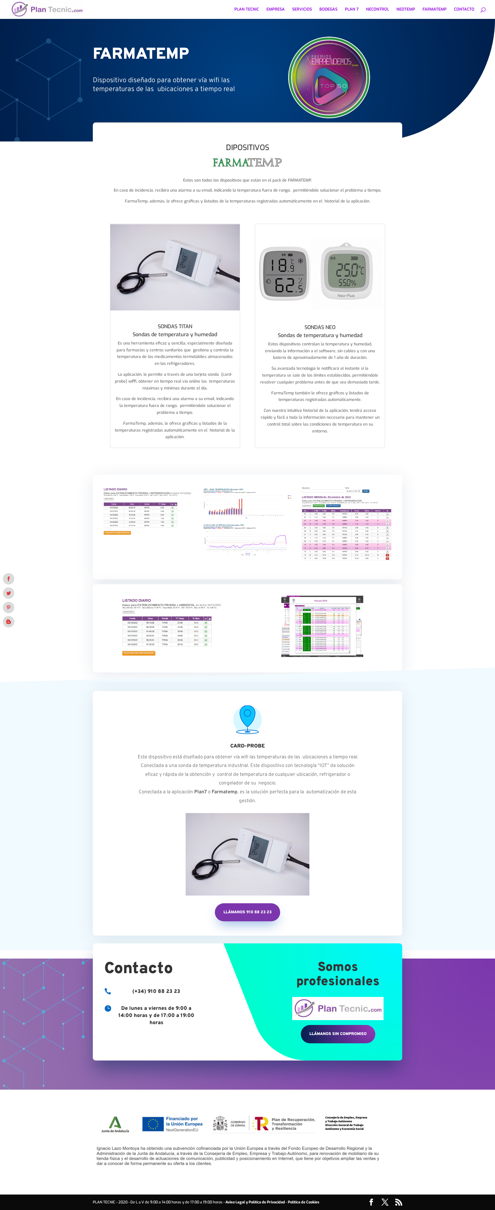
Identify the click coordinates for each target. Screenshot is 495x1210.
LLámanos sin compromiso (338, 1034)
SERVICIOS (302, 9)
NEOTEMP (405, 9)
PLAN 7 (352, 9)
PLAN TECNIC (246, 9)
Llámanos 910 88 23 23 (247, 912)
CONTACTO (464, 9)
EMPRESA (275, 9)
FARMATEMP (435, 9)
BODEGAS (328, 9)
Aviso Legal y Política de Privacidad (255, 1202)
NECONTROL (377, 9)
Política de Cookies (303, 1202)
